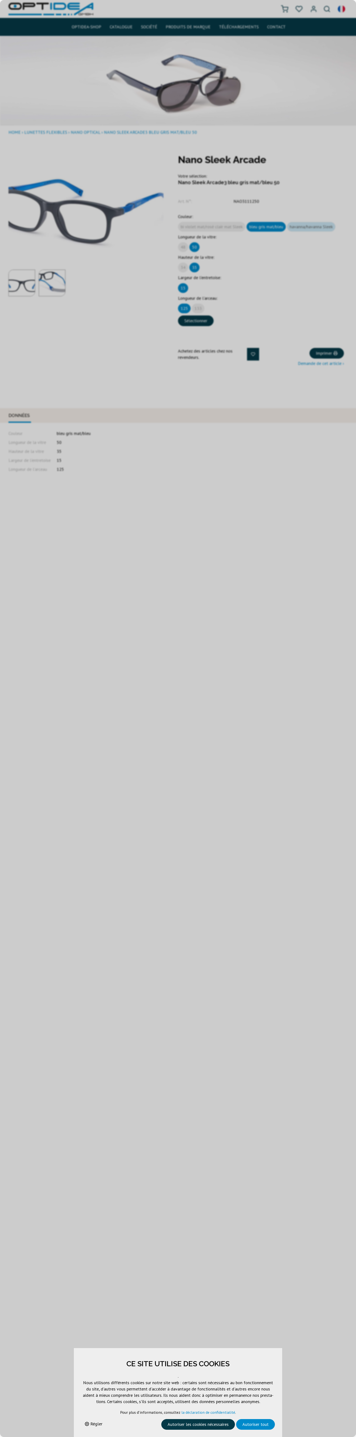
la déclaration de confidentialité (208, 1412)
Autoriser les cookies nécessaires (198, 1424)
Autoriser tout (255, 1424)
